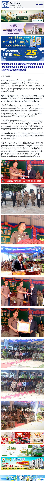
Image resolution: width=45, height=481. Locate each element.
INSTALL (39, 4)
